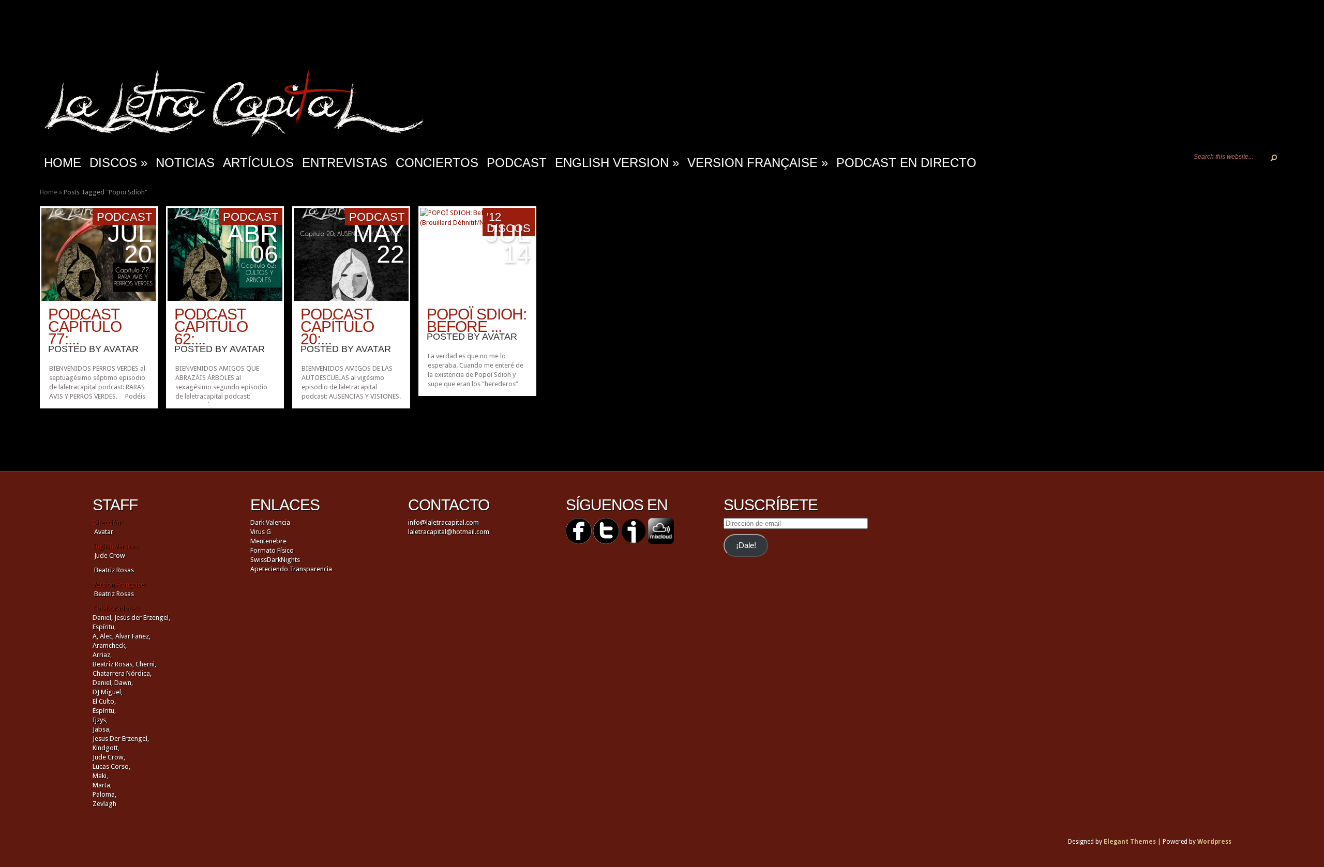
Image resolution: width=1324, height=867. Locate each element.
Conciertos (437, 163)
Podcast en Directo (906, 163)
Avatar (121, 349)
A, (95, 636)
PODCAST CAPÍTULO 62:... (211, 326)
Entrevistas (344, 163)
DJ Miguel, (108, 692)
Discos (118, 163)
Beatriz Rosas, (114, 664)
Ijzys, (100, 720)
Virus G (260, 532)
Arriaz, (102, 655)
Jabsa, (102, 729)
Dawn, (123, 683)
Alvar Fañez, (133, 636)
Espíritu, (104, 627)
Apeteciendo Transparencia (291, 569)
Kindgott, (106, 748)
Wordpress (1214, 841)
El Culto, (104, 701)
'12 (494, 216)
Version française (757, 163)
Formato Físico (272, 550)
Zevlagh (104, 804)
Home (48, 192)
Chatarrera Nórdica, (122, 673)
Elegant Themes (1130, 841)
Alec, (107, 636)
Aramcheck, (110, 645)
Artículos (258, 163)
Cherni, (146, 664)
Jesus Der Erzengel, (121, 738)
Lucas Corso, (111, 766)
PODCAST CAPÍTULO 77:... (85, 326)
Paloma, (104, 794)
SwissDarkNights (275, 560)
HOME (62, 163)
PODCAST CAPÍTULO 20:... (337, 326)
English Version (617, 163)
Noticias (185, 163)
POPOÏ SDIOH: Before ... (476, 320)
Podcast (517, 163)
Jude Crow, (109, 757)
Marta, (102, 785)
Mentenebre (268, 541)
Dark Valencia (270, 522)
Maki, (100, 776)
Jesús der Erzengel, (142, 617)
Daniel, (103, 617)
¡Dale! (746, 545)
